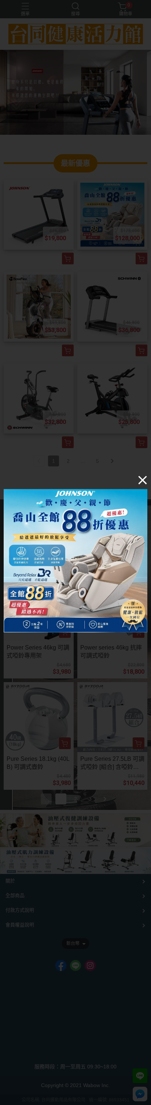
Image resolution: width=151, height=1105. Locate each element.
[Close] (142, 480)
